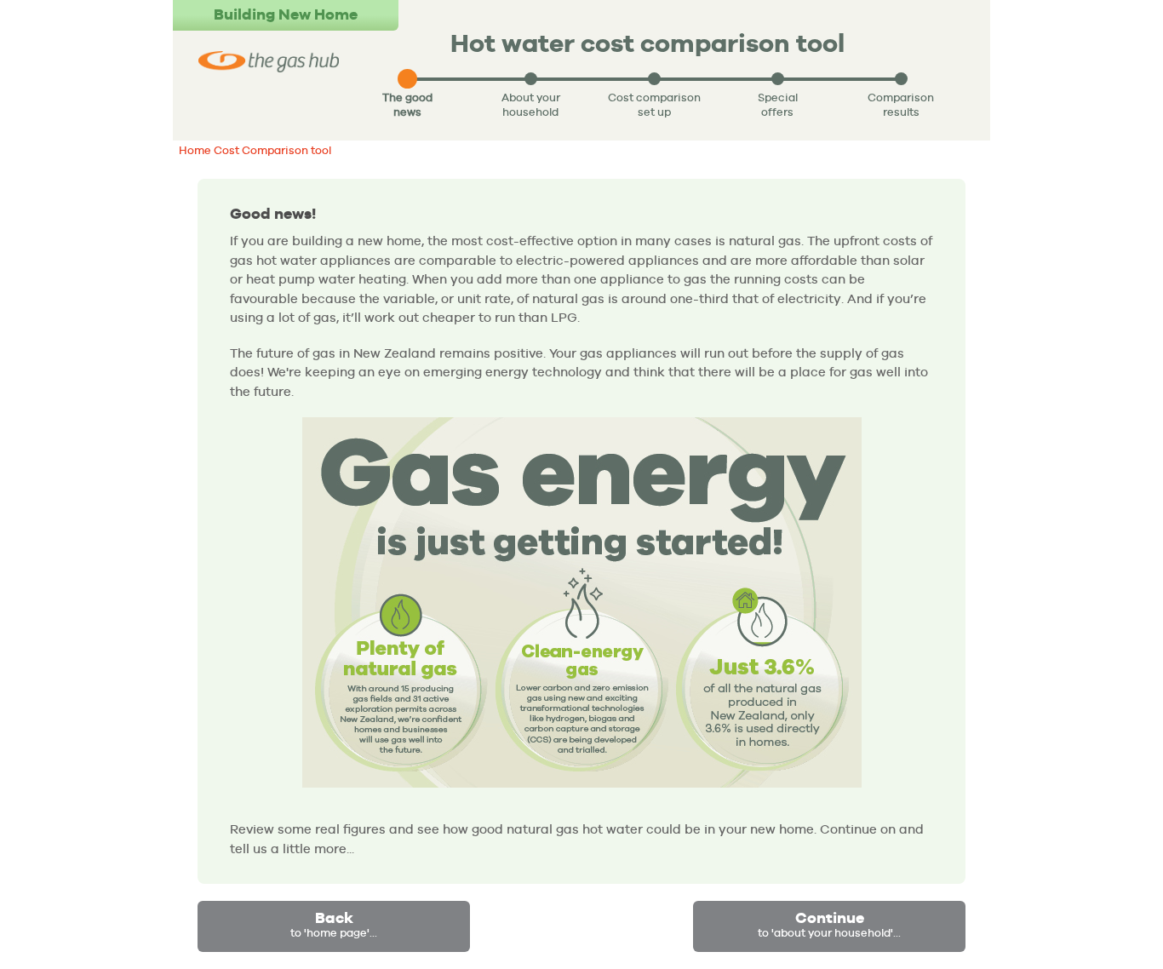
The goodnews (407, 104)
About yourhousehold (530, 104)
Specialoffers (778, 104)
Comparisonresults (901, 104)
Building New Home (286, 14)
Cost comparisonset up (654, 104)
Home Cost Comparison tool (255, 150)
